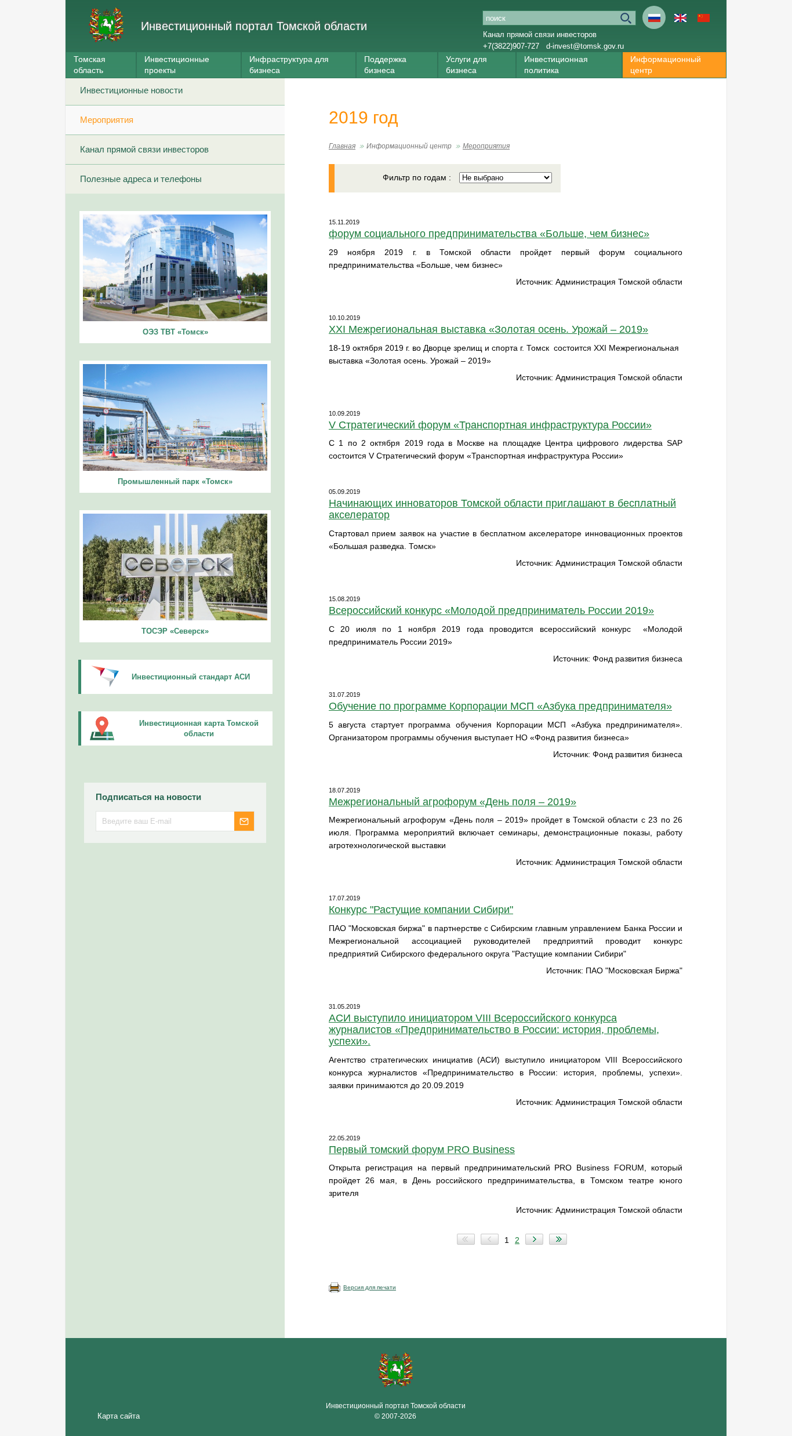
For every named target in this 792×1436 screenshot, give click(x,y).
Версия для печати (369, 1287)
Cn (703, 17)
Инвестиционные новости (131, 90)
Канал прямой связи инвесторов (540, 34)
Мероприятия (106, 120)
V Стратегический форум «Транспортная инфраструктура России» (490, 425)
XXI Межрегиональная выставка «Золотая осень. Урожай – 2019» (488, 329)
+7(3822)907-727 (511, 46)
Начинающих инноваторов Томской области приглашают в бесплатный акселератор (502, 509)
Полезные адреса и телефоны (141, 179)
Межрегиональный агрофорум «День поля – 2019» (452, 802)
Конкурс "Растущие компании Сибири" (421, 909)
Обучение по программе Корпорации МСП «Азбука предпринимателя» (500, 706)
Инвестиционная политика (556, 64)
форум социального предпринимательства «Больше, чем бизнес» (489, 233)
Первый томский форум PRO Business (422, 1149)
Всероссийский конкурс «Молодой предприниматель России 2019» (491, 610)
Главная (342, 146)
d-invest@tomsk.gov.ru (585, 46)
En (680, 17)
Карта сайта (118, 1416)
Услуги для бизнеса (466, 64)
